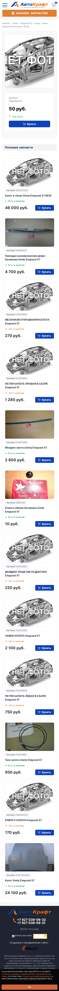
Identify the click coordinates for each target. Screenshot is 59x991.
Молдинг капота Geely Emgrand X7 (26, 447)
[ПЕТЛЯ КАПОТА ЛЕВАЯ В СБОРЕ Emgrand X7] (29, 673)
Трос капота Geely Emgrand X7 (23, 760)
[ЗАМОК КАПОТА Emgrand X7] (29, 612)
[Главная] (29, 5)
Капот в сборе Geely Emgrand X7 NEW (28, 195)
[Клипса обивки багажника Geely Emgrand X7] (29, 485)
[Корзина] (54, 5)
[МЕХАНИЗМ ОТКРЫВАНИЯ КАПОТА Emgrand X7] (29, 296)
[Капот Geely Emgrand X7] (29, 857)
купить (31, 124)
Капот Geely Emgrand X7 (20, 880)
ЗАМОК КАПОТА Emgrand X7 (22, 635)
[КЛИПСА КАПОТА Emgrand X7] (29, 797)
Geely (15, 23)
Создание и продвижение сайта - (30, 942)
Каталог (6, 23)
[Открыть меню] (4, 5)
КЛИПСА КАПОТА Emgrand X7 (23, 820)
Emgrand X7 (26, 23)
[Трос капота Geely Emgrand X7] (29, 737)
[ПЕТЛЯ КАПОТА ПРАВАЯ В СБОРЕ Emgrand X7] (29, 360)
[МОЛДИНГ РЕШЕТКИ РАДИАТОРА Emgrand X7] (29, 548)
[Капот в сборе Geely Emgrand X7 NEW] (29, 172)
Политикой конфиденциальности (37, 976)
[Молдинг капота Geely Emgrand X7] (29, 424)
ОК (29, 987)
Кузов (37, 23)
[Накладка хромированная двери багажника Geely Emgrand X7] (29, 232)
